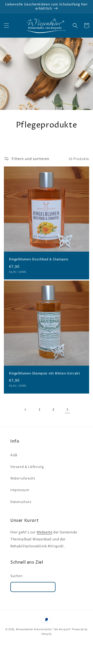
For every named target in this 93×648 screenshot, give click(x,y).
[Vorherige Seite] (25, 409)
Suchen (16, 575)
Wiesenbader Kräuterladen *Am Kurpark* (44, 629)
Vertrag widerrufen (33, 587)
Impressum (19, 489)
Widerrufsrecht (22, 478)
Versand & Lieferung (27, 466)
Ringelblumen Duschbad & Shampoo (38, 260)
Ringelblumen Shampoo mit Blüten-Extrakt (44, 374)
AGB (13, 455)
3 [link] (67, 409)
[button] (6, 25)
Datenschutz (21, 501)
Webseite (44, 532)
